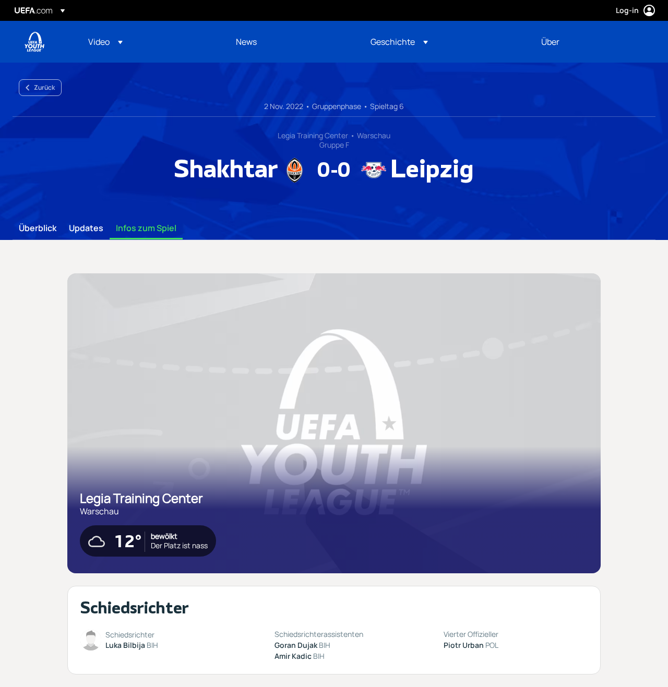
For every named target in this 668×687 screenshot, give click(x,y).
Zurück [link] (44, 87)
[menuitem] (149, 42)
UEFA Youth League (34, 42)
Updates (86, 228)
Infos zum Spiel (146, 228)
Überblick (37, 228)
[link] (246, 42)
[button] (105, 42)
